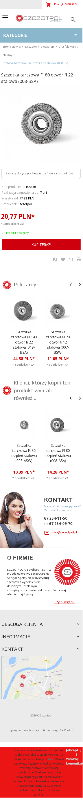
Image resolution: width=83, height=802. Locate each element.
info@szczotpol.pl (64, 532)
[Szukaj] (73, 20)
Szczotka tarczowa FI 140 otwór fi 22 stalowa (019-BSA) (24, 342)
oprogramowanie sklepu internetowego (34, 730)
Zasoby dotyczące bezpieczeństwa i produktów (39, 173)
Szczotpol (25, 204)
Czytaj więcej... (64, 602)
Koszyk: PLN (65, 4)
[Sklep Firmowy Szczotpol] (39, 18)
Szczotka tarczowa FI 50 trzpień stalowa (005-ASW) (24, 453)
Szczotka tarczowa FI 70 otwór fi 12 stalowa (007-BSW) (58, 342)
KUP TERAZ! (41, 244)
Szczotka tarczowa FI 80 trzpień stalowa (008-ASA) (58, 453)
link (50, 759)
